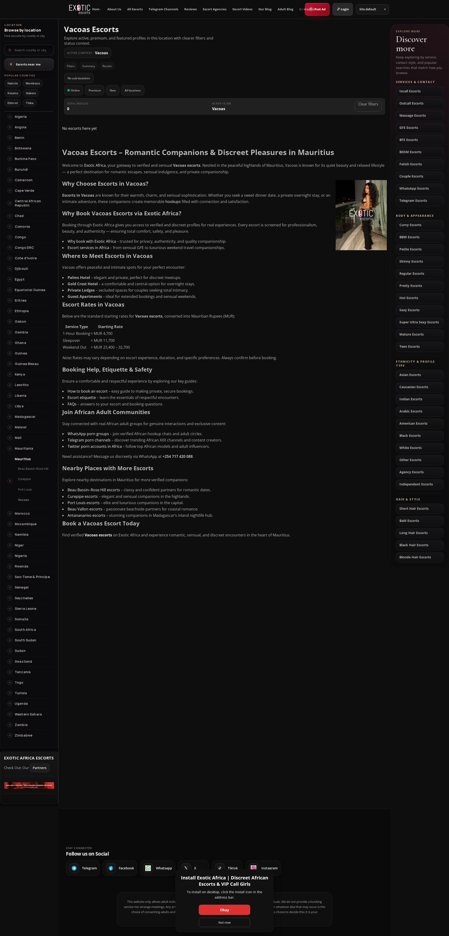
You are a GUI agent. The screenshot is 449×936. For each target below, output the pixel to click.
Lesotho (22, 385)
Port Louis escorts (84, 502)
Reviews (190, 9)
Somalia (21, 619)
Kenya (20, 374)
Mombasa (33, 83)
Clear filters (368, 104)
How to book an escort (88, 391)
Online (75, 90)
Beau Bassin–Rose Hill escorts (94, 489)
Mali (18, 438)
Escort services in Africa (88, 247)
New (113, 90)
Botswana (23, 148)
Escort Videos (242, 9)
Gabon (20, 321)
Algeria (21, 117)
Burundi (21, 169)
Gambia (21, 332)
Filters (71, 66)
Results (107, 66)
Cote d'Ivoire (26, 258)
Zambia (21, 725)
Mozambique (25, 524)
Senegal (22, 587)
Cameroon (24, 180)
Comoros (22, 226)
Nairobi (12, 83)
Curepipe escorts (83, 496)
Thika (30, 103)
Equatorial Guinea (30, 290)
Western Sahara (28, 714)
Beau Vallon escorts (85, 509)
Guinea (21, 353)
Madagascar (25, 417)
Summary (88, 66)
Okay (224, 909)
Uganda (21, 703)
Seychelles (24, 598)
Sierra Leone (25, 609)
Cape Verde (24, 190)
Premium (95, 90)
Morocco (22, 513)
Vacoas (23, 500)
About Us (114, 9)
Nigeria (21, 556)
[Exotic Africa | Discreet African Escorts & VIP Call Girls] (79, 9)
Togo (19, 682)
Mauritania (24, 448)
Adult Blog (285, 9)
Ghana (20, 343)
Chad (19, 216)
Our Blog (265, 9)
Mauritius (23, 459)
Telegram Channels (163, 9)
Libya (19, 406)
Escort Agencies (214, 9)
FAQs (72, 404)
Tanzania (23, 672)
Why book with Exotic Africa (92, 241)
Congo (20, 237)
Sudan (20, 651)
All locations (133, 90)
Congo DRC (24, 248)
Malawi (20, 427)
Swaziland (23, 661)
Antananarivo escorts (86, 515)
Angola (20, 127)
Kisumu (12, 93)
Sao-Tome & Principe (32, 577)
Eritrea (20, 300)
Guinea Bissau (27, 364)
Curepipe (24, 479)
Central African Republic (28, 203)
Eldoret (12, 103)
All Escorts (135, 9)
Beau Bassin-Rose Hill (33, 468)
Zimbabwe (23, 735)
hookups (173, 201)
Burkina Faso (25, 159)
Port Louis (25, 489)
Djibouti (21, 269)
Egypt (20, 279)
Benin (19, 138)
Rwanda (21, 566)
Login (345, 9)
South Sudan (25, 640)
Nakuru (31, 93)
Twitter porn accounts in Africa (95, 446)
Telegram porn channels (89, 440)
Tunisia (21, 693)
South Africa (25, 630)
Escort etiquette (82, 397)
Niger (19, 545)
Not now (224, 922)
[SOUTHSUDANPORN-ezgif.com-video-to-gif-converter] (29, 787)
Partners (40, 768)
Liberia (20, 396)
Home (96, 9)
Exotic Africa (95, 165)
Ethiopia (22, 311)
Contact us (307, 9)
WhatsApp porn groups (88, 433)
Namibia (22, 534)
